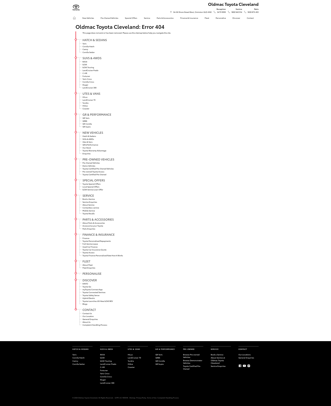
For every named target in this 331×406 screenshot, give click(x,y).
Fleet (207, 18)
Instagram (248, 365)
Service (147, 18)
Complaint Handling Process (94, 325)
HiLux (84, 97)
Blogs (84, 304)
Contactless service (90, 207)
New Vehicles (88, 18)
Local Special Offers (90, 186)
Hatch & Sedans (94, 40)
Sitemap (132, 398)
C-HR (84, 73)
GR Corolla (87, 123)
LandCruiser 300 (89, 87)
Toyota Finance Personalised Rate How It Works (102, 255)
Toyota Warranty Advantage (94, 150)
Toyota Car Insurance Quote (94, 249)
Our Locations (244, 354)
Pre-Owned (189, 349)
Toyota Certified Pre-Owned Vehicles (98, 168)
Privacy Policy (141, 398)
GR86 (84, 121)
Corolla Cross (88, 82)
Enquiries (86, 153)
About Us (86, 322)
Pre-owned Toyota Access (93, 171)
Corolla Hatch (88, 46)
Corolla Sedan (88, 52)
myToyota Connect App (92, 289)
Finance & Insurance (189, 18)
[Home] (74, 18)
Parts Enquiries (88, 228)
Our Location (88, 316)
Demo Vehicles (88, 165)
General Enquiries (90, 319)
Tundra (85, 103)
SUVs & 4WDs (91, 58)
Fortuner (86, 76)
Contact (250, 18)
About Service (88, 205)
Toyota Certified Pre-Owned (94, 174)
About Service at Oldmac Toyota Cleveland (218, 360)
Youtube (244, 365)
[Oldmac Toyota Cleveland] (76, 8)
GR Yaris (85, 118)
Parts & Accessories (165, 18)
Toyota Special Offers (91, 184)
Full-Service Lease (90, 244)
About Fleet (87, 265)
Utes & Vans (91, 93)
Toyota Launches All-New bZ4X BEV (97, 301)
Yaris (84, 43)
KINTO (85, 283)
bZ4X (84, 64)
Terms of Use (152, 398)
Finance (85, 238)
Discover (236, 18)
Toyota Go (86, 286)
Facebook (240, 365)
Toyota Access (88, 252)
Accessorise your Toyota (92, 225)
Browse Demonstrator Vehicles (192, 361)
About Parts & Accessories (93, 223)
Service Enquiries (89, 202)
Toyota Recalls (88, 213)
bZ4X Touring (88, 67)
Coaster (85, 108)
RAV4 (84, 61)
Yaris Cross (87, 79)
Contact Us (87, 313)
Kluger (85, 84)
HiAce (85, 105)
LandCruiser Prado (90, 70)
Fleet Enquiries (88, 267)
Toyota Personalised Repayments (96, 241)
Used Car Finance (89, 247)
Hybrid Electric (88, 298)
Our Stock (86, 147)
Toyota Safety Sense (90, 295)
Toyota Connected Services (94, 292)
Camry (85, 49)
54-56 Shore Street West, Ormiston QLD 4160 (192, 12)
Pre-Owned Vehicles (109, 18)
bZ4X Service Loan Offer (92, 189)
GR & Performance (96, 114)
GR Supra (86, 126)
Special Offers (131, 18)
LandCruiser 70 (88, 100)
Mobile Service (88, 210)
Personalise (221, 18)
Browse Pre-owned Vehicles (191, 355)
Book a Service (88, 199)
